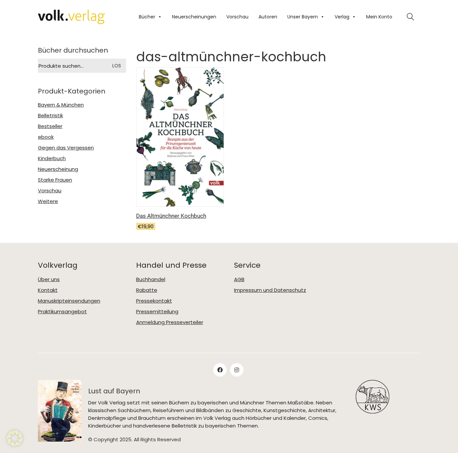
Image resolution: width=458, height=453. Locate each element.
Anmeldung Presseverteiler (169, 322)
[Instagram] (236, 370)
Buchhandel (150, 279)
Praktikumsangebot (62, 311)
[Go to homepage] (71, 17)
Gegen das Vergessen (66, 147)
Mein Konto (379, 16)
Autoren (268, 16)
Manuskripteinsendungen (69, 301)
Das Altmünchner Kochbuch (171, 215)
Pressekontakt (154, 301)
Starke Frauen (55, 180)
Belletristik (50, 115)
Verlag (342, 16)
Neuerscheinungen (194, 16)
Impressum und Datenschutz (270, 290)
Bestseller (50, 126)
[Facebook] (220, 370)
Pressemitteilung (157, 311)
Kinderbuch (52, 158)
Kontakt (48, 290)
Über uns (49, 279)
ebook (46, 137)
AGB (239, 279)
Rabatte (146, 290)
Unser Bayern (302, 16)
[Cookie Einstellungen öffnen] (15, 438)
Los (116, 65)
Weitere (48, 201)
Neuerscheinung (58, 169)
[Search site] (410, 17)
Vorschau (237, 16)
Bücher (147, 16)
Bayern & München (61, 105)
